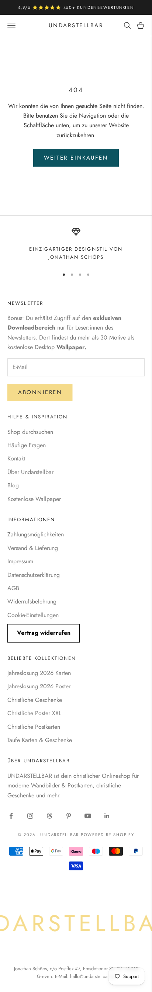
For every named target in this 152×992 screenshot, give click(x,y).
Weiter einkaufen (76, 158)
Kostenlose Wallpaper (34, 499)
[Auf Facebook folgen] (11, 815)
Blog (13, 485)
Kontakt (16, 458)
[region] (76, 244)
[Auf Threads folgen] (49, 815)
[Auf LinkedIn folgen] (107, 815)
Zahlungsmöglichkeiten (35, 534)
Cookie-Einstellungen (33, 615)
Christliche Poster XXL (34, 713)
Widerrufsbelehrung (31, 601)
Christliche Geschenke (34, 700)
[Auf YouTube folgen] (87, 815)
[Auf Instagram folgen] (30, 815)
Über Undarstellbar (30, 472)
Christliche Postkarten (33, 727)
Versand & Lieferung (32, 548)
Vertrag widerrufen (43, 633)
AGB (13, 588)
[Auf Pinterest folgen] (68, 815)
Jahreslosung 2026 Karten (39, 673)
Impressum (20, 561)
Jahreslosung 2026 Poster (38, 686)
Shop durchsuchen (30, 432)
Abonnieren (40, 392)
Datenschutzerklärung (33, 575)
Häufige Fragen (26, 445)
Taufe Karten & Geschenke (39, 740)
